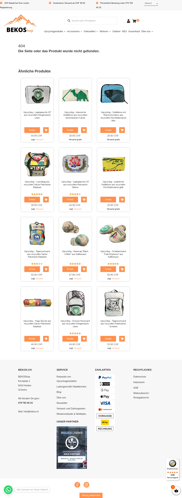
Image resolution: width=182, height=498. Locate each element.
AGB (135, 388)
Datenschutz (139, 376)
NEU (124, 31)
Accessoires (73, 31)
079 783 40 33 (25, 403)
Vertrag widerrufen (91, 495)
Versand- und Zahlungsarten (71, 408)
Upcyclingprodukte (53, 31)
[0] (134, 21)
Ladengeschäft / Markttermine (71, 386)
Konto (128, 21)
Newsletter (62, 403)
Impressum (138, 382)
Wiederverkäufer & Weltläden (71, 414)
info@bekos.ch (31, 411)
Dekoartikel (89, 31)
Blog (59, 392)
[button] (8, 489)
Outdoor (116, 31)
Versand (39, 139)
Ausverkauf (134, 31)
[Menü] (177, 460)
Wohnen (104, 31)
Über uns (145, 31)
